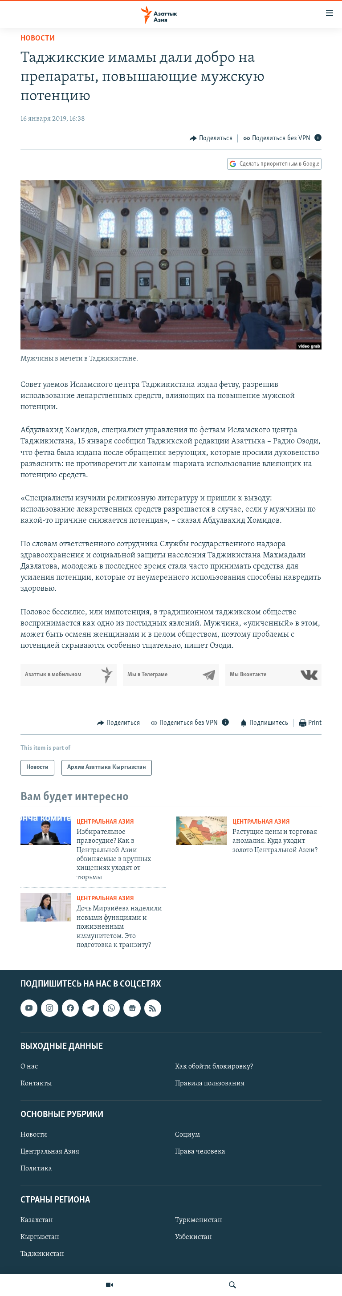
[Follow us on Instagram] (49, 1008)
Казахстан (36, 1220)
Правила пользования (209, 1083)
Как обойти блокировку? (214, 1066)
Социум (187, 1135)
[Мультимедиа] (109, 1285)
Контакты (36, 1083)
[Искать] (232, 1285)
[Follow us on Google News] (131, 1008)
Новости (37, 39)
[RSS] (152, 1008)
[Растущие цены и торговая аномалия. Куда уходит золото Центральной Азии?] (201, 831)
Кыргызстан (39, 1237)
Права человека (200, 1152)
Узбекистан (193, 1237)
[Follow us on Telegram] (90, 1008)
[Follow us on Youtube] (28, 1008)
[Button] (211, 138)
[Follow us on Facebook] (70, 1008)
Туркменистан (198, 1220)
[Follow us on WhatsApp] (111, 1008)
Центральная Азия (105, 822)
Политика (36, 1169)
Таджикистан (42, 1254)
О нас (29, 1066)
